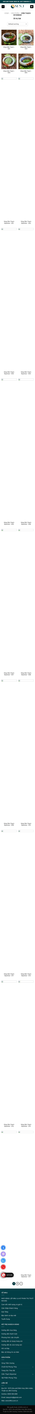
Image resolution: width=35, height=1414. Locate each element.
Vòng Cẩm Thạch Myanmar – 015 (26, 1125)
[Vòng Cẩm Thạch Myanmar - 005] (9, 450)
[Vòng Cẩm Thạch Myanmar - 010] (26, 751)
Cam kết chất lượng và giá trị (11, 1304)
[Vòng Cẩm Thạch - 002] (26, 37)
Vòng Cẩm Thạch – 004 (26, 71)
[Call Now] (3, 1275)
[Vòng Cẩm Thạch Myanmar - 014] (9, 1052)
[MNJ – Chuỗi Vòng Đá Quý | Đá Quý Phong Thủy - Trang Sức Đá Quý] (17, 6)
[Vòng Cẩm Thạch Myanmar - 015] (26, 1052)
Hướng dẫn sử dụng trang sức (12, 1341)
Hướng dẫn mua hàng (9, 1330)
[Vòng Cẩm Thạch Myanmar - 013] (26, 901)
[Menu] (3, 6)
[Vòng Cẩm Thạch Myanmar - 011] (9, 901)
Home (6, 13)
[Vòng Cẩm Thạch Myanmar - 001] (9, 149)
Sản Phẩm (15, 13)
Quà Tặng (4, 1312)
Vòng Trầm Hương (7, 1363)
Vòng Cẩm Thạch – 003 (9, 71)
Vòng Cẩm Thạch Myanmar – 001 (9, 222)
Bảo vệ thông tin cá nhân (10, 1352)
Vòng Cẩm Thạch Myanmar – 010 (26, 824)
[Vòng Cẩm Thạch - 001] (9, 37)
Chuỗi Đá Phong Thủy (9, 1367)
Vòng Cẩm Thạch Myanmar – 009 (9, 824)
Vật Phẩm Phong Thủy (9, 1378)
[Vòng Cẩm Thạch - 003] (9, 61)
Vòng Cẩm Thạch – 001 (9, 48)
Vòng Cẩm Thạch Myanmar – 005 (9, 523)
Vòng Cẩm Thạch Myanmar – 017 (26, 1275)
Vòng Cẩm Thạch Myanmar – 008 (26, 673)
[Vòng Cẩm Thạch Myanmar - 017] (26, 1202)
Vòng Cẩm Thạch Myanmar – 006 (26, 523)
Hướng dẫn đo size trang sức (11, 1345)
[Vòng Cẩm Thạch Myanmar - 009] (9, 751)
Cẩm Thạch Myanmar (8, 1374)
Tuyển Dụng (5, 1319)
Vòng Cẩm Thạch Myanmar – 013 (26, 974)
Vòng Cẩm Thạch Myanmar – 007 (9, 673)
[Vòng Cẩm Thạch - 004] (26, 61)
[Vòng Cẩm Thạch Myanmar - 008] (26, 600)
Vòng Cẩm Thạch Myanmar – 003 (9, 372)
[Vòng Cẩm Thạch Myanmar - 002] (26, 149)
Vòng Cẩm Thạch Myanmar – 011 (9, 974)
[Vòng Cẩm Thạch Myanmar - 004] (26, 299)
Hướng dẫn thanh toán (9, 1334)
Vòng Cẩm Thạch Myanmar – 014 (9, 1125)
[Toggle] (33, 1367)
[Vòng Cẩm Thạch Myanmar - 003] (9, 299)
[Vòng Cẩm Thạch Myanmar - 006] (26, 450)
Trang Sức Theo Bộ (8, 1370)
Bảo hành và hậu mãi (8, 1315)
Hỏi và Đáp (5, 1348)
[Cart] (32, 6)
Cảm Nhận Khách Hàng (9, 1308)
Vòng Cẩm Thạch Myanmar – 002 (26, 222)
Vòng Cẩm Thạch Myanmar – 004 (26, 372)
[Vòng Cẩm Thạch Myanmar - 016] (9, 1202)
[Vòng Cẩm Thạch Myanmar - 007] (9, 600)
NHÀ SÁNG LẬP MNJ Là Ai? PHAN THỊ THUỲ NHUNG (17, 1299)
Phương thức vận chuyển (10, 1337)
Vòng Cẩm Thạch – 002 (26, 48)
